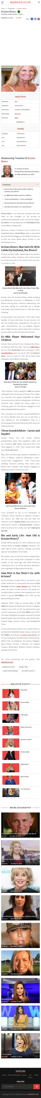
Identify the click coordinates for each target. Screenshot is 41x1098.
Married (10, 1075)
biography (11, 8)
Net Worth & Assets (28, 671)
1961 (16, 101)
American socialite (8, 667)
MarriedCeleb (20, 2)
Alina (5, 836)
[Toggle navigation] (3, 2)
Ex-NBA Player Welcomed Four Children (17, 195)
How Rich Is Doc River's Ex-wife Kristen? (18, 207)
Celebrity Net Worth (29, 635)
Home (4, 1075)
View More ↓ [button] (20, 122)
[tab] (20, 184)
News (36, 1075)
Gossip (24, 1075)
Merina (6, 863)
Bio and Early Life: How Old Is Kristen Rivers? (19, 203)
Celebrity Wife (23, 667)
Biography (17, 1075)
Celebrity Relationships (10, 671)
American (18, 114)
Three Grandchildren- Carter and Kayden (18, 199)
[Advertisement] (20, 43)
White (16, 118)
